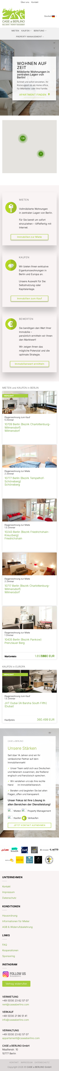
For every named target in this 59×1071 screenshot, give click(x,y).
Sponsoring (8, 956)
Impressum (8, 892)
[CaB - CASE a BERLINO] (14, 16)
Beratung (39, 31)
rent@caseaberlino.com (15, 1004)
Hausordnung (9, 915)
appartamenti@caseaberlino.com (21, 1038)
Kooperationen (10, 950)
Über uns (25, 2)
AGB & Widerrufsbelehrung (17, 926)
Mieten (15, 31)
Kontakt (34, 2)
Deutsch (48, 16)
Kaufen (25, 31)
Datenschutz (9, 897)
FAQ (4, 944)
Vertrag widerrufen (16, 983)
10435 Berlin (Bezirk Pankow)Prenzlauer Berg (23, 641)
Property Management (29, 36)
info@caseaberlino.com (15, 1019)
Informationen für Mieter (15, 921)
